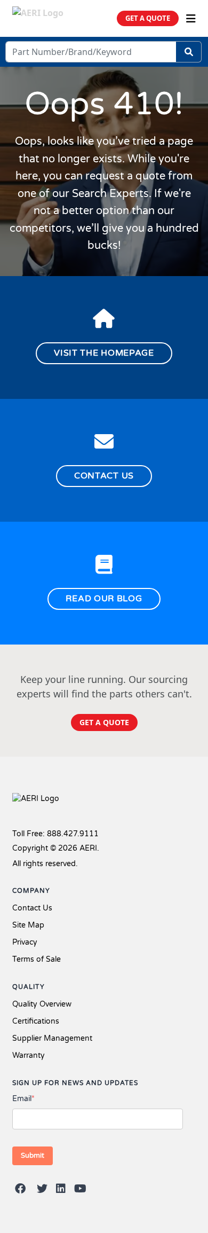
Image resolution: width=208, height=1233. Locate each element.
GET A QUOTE (147, 18)
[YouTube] (80, 1189)
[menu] (191, 18)
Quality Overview (41, 1004)
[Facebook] (20, 1189)
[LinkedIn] (61, 1189)
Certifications (35, 1021)
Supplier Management (52, 1038)
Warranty (28, 1055)
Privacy (24, 942)
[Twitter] (42, 1189)
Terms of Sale (36, 959)
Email (23, 1098)
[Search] (189, 51)
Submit (32, 1155)
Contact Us (32, 908)
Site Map (28, 925)
